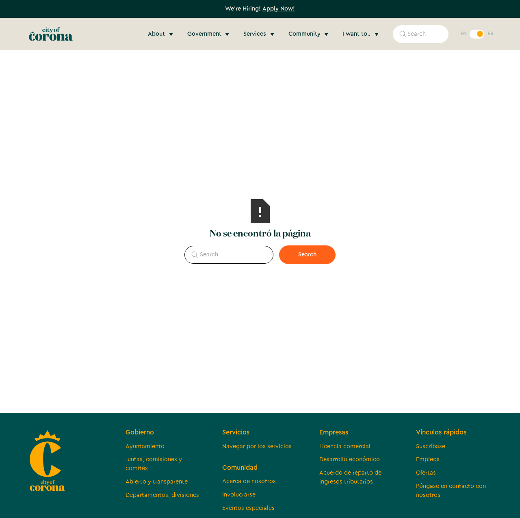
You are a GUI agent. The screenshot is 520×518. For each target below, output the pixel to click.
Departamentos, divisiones (162, 495)
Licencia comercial (344, 446)
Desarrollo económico (349, 459)
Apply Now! (278, 9)
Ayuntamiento (145, 446)
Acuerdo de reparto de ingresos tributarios (350, 477)
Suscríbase (430, 446)
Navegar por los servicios (257, 446)
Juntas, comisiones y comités (154, 463)
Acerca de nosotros (249, 481)
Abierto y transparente (157, 482)
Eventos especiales (248, 508)
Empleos (428, 459)
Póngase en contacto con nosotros (451, 490)
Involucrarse (239, 495)
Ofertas (426, 473)
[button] (161, 34)
